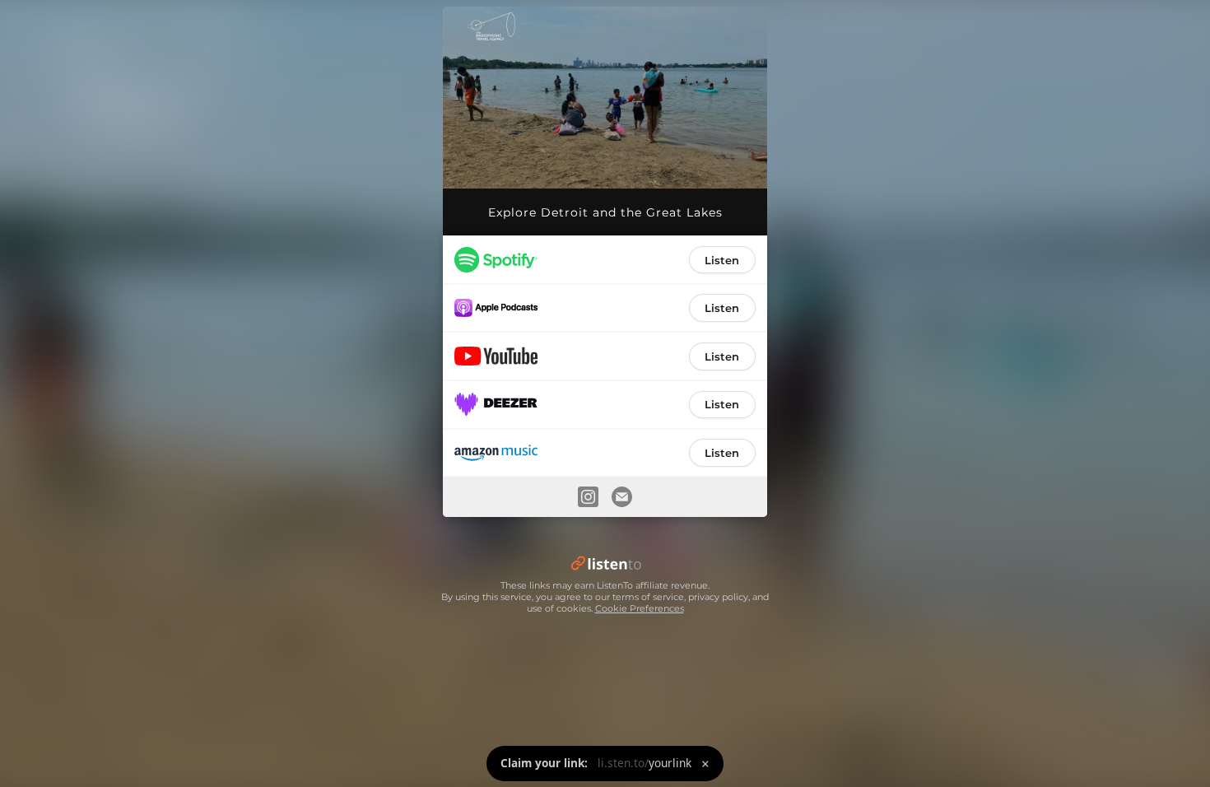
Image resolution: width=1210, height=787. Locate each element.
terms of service (648, 597)
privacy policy (718, 597)
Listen (722, 260)
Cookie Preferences (639, 608)
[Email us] (622, 497)
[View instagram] (587, 497)
